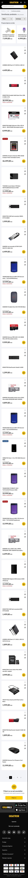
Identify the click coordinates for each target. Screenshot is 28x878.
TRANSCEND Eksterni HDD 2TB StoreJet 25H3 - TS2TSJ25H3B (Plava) (13, 277)
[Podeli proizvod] (25, 53)
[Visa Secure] (16, 871)
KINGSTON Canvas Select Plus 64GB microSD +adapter (12, 670)
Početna (3, 11)
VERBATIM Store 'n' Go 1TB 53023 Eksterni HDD (14, 458)
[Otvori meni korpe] (25, 2)
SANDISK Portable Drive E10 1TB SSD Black (14, 307)
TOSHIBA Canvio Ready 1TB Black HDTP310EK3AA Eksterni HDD (11, 186)
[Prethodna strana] (7, 777)
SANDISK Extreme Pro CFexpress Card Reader (12, 761)
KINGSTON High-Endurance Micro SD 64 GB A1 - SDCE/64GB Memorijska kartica (13, 126)
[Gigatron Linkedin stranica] (9, 832)
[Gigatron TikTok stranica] (24, 832)
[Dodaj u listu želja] (25, 48)
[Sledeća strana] (20, 777)
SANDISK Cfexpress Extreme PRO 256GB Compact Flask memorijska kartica (13, 156)
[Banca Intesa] (6, 868)
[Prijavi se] (21, 2)
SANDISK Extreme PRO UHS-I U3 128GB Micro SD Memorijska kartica (13, 338)
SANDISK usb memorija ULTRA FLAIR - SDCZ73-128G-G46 (12, 247)
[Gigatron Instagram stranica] (19, 832)
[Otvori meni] (2, 2)
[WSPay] (6, 871)
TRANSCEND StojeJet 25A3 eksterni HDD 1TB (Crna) (13, 579)
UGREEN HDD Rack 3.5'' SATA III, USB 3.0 (13, 65)
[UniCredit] (22, 865)
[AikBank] (11, 868)
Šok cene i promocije (14, 826)
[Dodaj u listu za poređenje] (25, 50)
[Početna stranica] (14, 2)
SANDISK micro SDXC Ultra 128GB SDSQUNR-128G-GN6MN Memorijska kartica (12, 549)
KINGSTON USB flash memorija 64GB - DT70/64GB (13, 610)
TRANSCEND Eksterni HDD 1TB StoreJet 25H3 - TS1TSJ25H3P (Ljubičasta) (13, 519)
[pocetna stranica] (14, 816)
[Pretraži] (25, 6)
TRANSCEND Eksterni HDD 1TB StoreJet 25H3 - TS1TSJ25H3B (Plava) (13, 428)
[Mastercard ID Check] (22, 871)
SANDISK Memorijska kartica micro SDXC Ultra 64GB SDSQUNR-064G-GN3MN (13, 398)
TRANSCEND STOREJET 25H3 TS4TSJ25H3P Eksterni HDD (10, 489)
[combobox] (14, 6)
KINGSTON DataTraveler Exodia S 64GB (13, 367)
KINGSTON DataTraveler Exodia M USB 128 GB (14, 731)
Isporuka (14, 821)
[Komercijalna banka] (16, 868)
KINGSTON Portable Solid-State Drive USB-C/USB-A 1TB (14, 96)
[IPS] (11, 871)
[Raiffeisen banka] (22, 868)
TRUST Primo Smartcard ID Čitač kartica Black (13, 700)
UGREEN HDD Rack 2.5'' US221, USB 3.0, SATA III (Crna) (13, 640)
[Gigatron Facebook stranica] (4, 832)
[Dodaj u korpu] (13, 31)
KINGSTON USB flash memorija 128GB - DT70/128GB (13, 217)
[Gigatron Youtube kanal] (14, 832)
